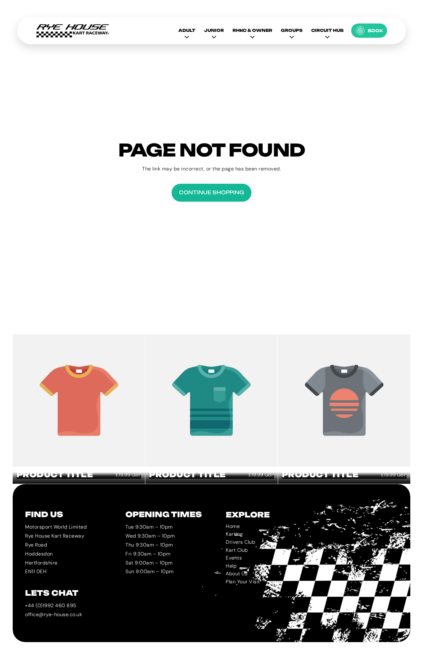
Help (231, 565)
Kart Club (237, 550)
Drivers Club (240, 542)
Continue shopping (211, 192)
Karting (234, 534)
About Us (236, 573)
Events (234, 558)
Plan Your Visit (243, 581)
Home (233, 526)
